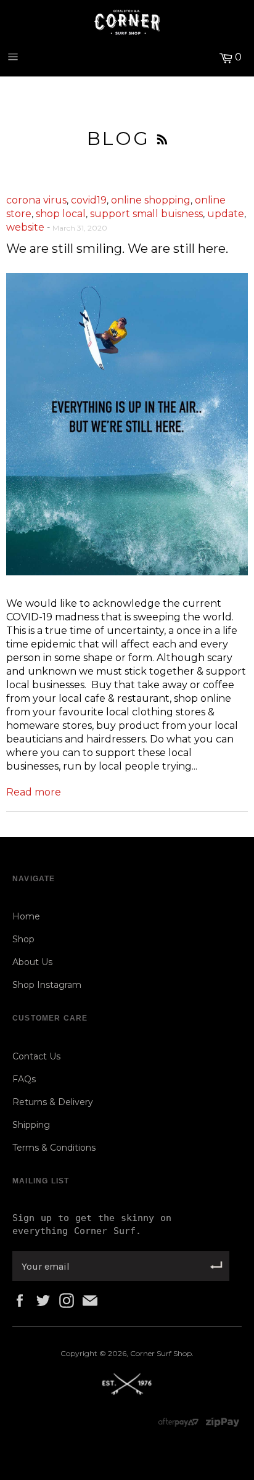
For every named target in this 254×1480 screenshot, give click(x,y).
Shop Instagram (46, 984)
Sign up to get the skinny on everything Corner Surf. (91, 1224)
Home (26, 916)
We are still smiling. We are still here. (117, 248)
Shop (23, 939)
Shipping (31, 1124)
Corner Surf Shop (161, 1353)
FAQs (24, 1079)
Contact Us (36, 1056)
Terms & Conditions (54, 1147)
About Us (32, 962)
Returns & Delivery (52, 1102)
